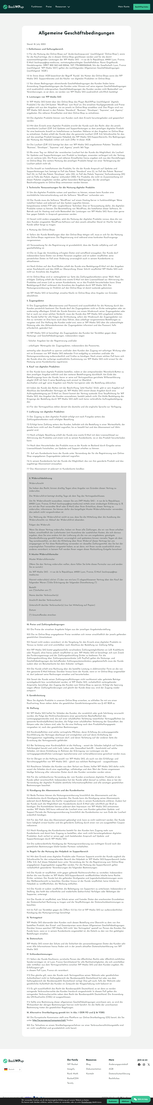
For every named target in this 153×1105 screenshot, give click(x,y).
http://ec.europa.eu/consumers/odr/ (49, 1020)
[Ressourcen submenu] (69, 7)
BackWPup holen (141, 7)
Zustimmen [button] (113, 1101)
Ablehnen (125, 1101)
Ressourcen (60, 7)
